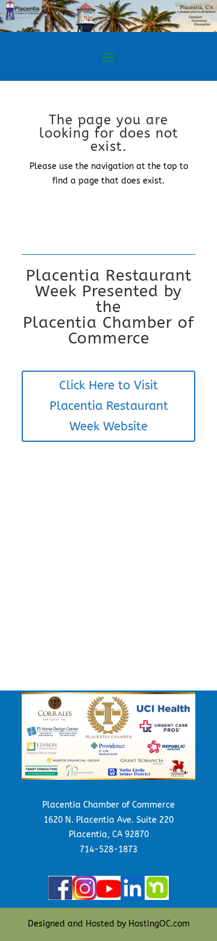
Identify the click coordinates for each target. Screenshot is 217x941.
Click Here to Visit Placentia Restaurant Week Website (108, 405)
